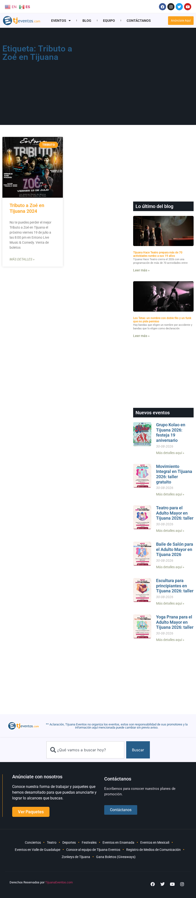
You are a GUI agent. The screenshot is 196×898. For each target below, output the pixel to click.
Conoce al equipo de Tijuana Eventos (93, 850)
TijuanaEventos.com (59, 882)
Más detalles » (22, 259)
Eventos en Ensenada (118, 842)
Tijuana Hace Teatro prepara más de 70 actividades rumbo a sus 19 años (157, 254)
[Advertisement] (138, 78)
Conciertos (33, 842)
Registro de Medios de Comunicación (153, 850)
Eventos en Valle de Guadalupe (37, 850)
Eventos (58, 20)
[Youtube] (187, 6)
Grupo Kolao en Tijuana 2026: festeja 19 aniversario (170, 432)
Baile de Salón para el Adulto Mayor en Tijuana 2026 (174, 549)
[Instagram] (170, 6)
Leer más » (141, 270)
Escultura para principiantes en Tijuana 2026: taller (174, 585)
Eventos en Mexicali (154, 842)
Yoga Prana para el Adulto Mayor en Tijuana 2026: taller (174, 622)
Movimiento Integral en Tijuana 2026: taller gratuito (174, 474)
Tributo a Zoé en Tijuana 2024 (27, 208)
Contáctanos (139, 20)
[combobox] (85, 749)
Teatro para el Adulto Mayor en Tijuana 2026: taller (174, 513)
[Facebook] (162, 6)
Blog (86, 20)
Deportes (69, 842)
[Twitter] (179, 6)
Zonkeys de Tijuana (76, 857)
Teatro (51, 842)
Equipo (109, 20)
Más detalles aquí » (170, 453)
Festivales (89, 842)
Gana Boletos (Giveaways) (116, 857)
